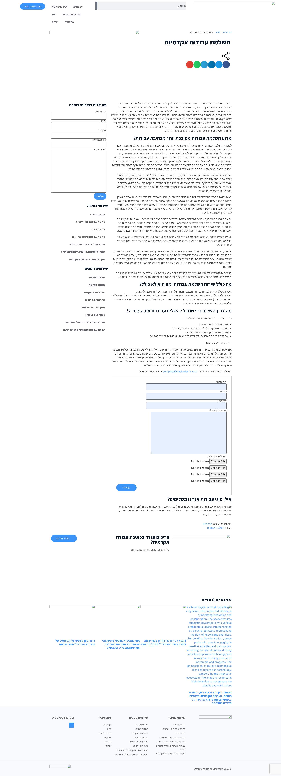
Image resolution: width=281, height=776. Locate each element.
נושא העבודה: (98, 149)
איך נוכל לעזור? (218, 410)
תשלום (108, 741)
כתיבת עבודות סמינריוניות (90, 222)
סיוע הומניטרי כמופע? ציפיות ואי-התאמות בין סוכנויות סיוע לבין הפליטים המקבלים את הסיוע (120, 644)
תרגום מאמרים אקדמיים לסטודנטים (85, 322)
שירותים (207, 523)
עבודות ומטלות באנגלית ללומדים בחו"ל (83, 252)
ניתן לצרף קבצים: (217, 456)
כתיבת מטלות (97, 214)
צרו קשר (69, 22)
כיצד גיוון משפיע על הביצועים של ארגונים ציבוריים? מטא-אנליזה (75, 642)
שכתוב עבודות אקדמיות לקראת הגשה (84, 330)
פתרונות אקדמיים (95, 300)
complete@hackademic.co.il (180, 371)
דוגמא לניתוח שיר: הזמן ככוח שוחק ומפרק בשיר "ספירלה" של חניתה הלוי (163, 642)
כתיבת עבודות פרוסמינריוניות (88, 237)
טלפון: (223, 391)
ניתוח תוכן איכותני (95, 315)
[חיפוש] (96, 6)
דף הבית (78, 7)
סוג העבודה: (99, 140)
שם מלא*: (221, 382)
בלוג (54, 14)
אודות (55, 22)
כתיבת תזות (98, 229)
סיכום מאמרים (97, 277)
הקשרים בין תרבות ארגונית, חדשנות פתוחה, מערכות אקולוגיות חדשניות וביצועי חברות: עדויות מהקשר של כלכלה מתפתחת (210, 697)
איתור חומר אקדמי (94, 292)
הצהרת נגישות (105, 733)
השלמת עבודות (215, 527)
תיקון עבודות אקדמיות (92, 307)
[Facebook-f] (71, 725)
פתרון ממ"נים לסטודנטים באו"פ (87, 244)
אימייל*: (222, 401)
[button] (226, 64)
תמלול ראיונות (97, 285)
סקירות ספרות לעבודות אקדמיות (86, 259)
